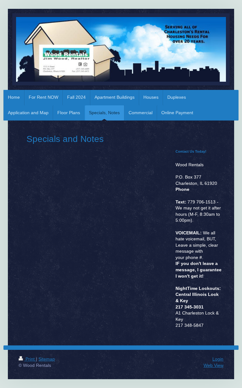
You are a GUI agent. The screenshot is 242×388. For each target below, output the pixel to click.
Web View (213, 365)
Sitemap (46, 359)
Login (217, 359)
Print (30, 359)
